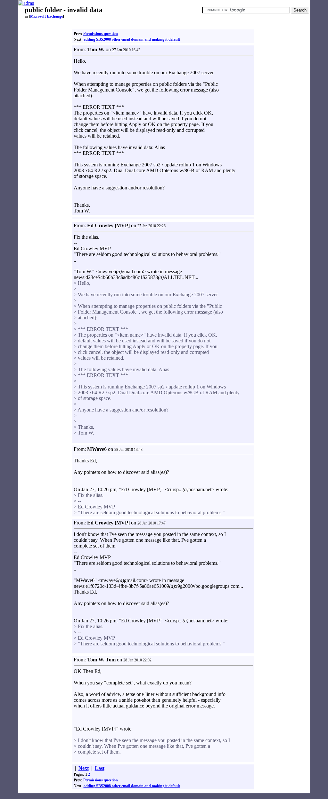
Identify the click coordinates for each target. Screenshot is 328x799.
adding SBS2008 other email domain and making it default (132, 39)
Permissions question (100, 33)
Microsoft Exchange (46, 16)
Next (83, 768)
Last (99, 768)
